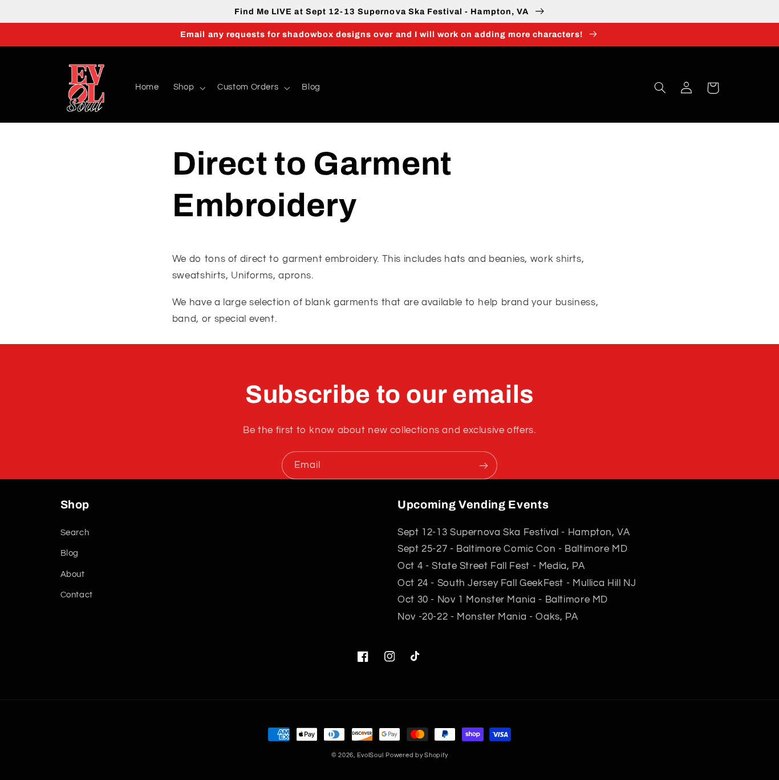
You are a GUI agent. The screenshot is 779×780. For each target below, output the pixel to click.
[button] (188, 87)
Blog (69, 553)
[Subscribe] (483, 465)
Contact (76, 595)
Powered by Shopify (417, 755)
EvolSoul (370, 755)
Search (75, 532)
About (72, 574)
